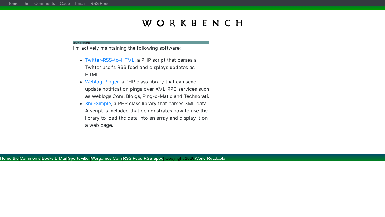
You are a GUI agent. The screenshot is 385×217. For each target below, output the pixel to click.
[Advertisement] (261, 82)
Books (48, 158)
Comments (30, 158)
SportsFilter (79, 158)
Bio (16, 158)
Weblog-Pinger (102, 82)
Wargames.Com (106, 158)
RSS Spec (153, 158)
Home (5, 158)
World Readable (210, 158)
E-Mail (61, 158)
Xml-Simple (98, 103)
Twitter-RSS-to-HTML (109, 60)
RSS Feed (133, 158)
